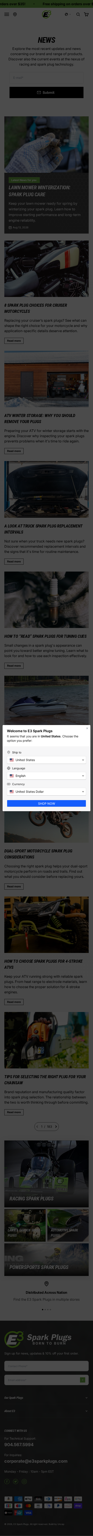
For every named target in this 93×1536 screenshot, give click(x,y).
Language (18, 768)
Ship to (16, 752)
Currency (18, 784)
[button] (46, 760)
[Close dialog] (87, 728)
